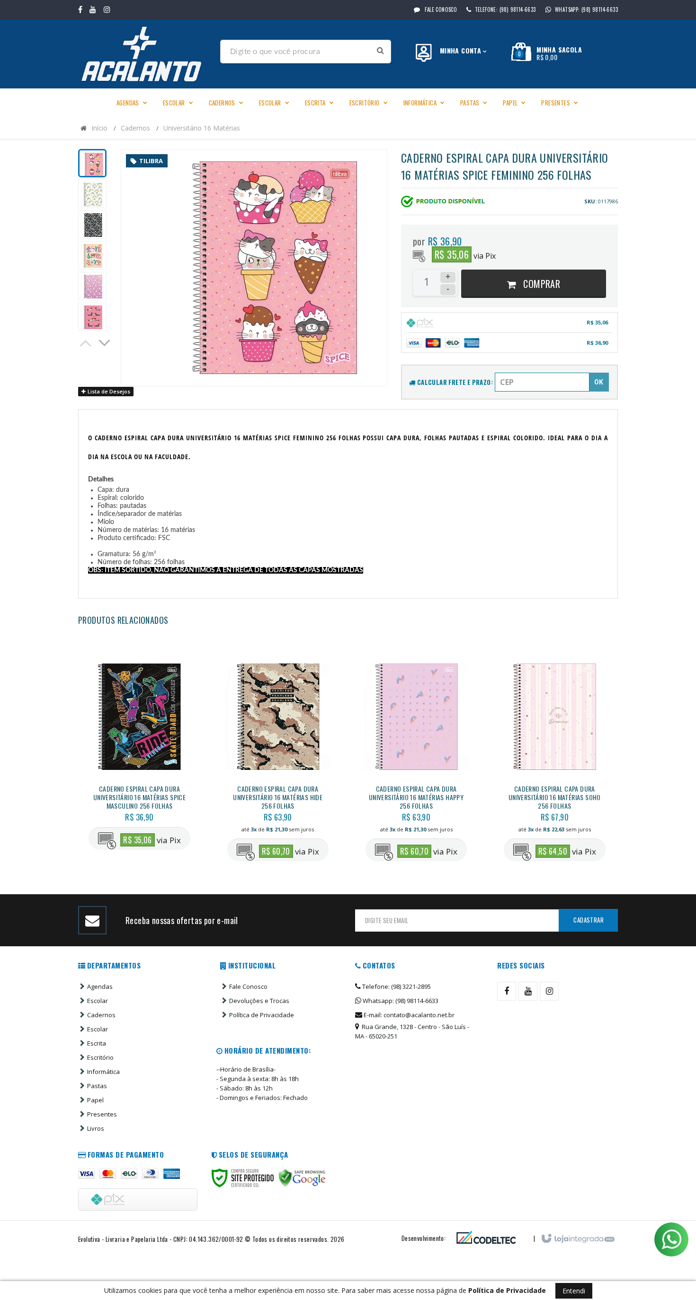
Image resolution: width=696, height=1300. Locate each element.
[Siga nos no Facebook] (80, 9)
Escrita (96, 1043)
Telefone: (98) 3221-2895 (396, 986)
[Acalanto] (145, 54)
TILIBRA (151, 161)
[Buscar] (380, 50)
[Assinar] (588, 920)
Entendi (573, 1290)
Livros (95, 1128)
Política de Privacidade (261, 1015)
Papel (95, 1100)
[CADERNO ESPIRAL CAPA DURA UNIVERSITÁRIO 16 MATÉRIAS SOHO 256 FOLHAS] (554, 756)
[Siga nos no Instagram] (107, 9)
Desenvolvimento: (424, 1238)
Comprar (540, 284)
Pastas (97, 1086)
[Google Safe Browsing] (302, 1178)
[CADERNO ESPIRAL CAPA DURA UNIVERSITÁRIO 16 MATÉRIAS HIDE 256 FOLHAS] (278, 756)
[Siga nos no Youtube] (92, 9)
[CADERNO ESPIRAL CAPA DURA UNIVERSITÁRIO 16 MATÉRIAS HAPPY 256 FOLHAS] (416, 756)
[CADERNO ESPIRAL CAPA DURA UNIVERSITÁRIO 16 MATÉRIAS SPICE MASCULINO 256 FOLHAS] (139, 750)
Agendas (100, 986)
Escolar (97, 1000)
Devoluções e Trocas (259, 1000)
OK (598, 382)
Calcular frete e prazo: (454, 382)
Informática (103, 1071)
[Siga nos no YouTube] (527, 991)
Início (99, 127)
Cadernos (135, 127)
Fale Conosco (440, 9)
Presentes (102, 1114)
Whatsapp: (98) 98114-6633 (399, 1000)
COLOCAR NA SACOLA (158, 797)
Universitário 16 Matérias (201, 127)
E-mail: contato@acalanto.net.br (408, 1015)
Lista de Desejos (108, 391)
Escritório (100, 1057)
